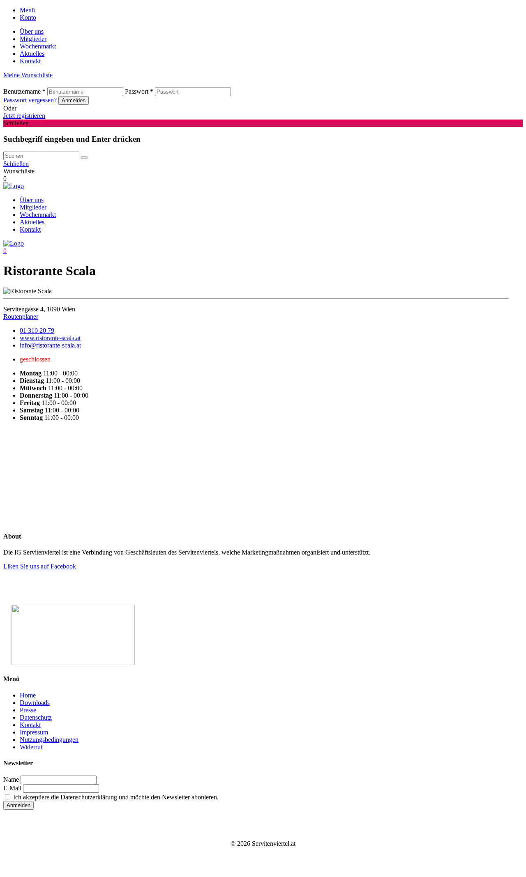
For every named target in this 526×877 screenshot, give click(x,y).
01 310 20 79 (37, 330)
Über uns (32, 31)
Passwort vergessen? (30, 100)
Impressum (34, 732)
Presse (28, 710)
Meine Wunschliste (28, 74)
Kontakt (30, 61)
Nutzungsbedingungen (49, 739)
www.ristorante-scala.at (50, 337)
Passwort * (139, 91)
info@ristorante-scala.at (50, 345)
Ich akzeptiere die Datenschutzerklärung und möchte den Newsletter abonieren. (115, 797)
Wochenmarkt (38, 46)
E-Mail (12, 788)
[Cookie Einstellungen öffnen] (65, 487)
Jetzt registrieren (24, 115)
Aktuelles (32, 53)
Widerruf (31, 746)
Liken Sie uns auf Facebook (39, 566)
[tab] (271, 10)
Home (28, 695)
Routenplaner (20, 316)
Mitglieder (33, 38)
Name (11, 779)
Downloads (35, 702)
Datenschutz (36, 717)
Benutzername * (24, 91)
